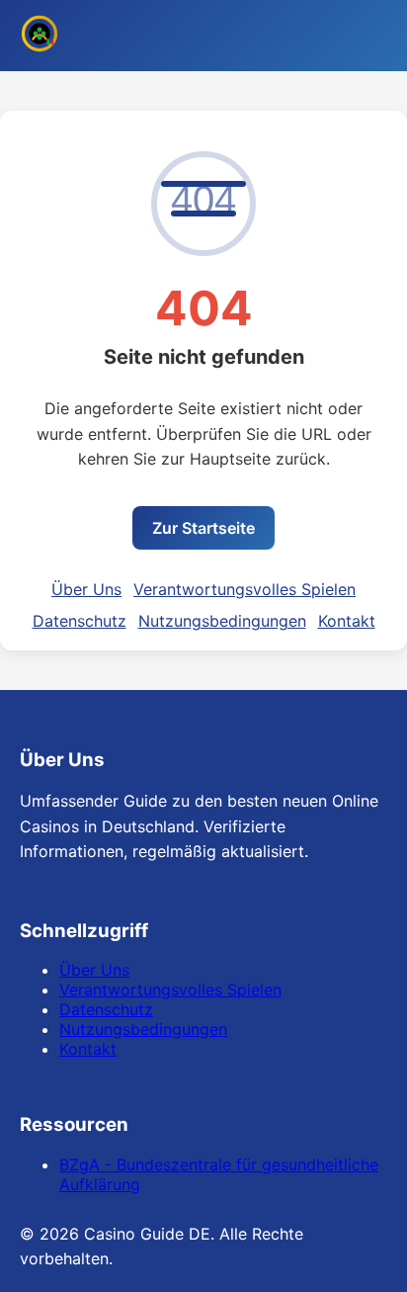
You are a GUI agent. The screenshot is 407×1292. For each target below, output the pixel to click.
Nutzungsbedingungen (222, 621)
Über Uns (86, 589)
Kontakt (346, 621)
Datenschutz (79, 621)
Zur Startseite (203, 528)
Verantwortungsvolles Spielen (244, 589)
